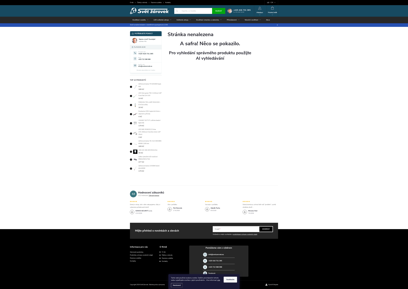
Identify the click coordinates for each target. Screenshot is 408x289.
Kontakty (168, 3)
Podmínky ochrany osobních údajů (141, 255)
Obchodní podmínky (136, 252)
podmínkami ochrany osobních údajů (245, 234)
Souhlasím (230, 279)
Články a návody (142, 3)
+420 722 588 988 (215, 267)
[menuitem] (140, 20)
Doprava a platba (156, 3)
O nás (131, 3)
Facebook (211, 273)
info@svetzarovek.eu (216, 255)
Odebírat (266, 229)
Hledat (218, 11)
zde (218, 280)
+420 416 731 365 (215, 261)
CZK (272, 3)
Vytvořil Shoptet (273, 285)
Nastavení (177, 285)
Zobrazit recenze (154, 196)
